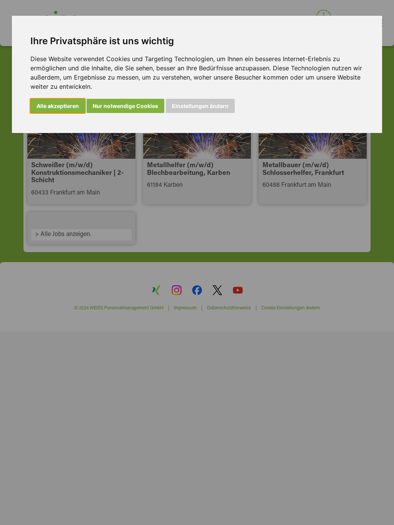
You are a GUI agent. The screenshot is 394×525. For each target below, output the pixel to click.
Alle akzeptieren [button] (58, 106)
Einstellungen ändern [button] (200, 106)
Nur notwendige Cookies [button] (125, 106)
